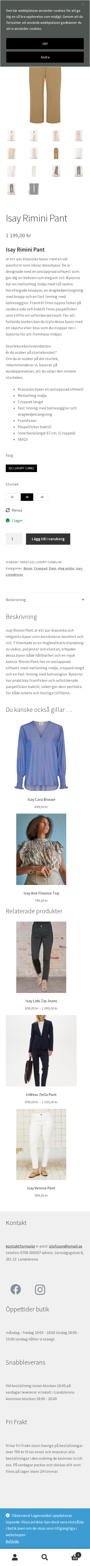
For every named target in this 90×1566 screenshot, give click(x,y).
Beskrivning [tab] (16, 599)
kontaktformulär (20, 1246)
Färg (9, 455)
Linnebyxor (14, 574)
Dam (52, 568)
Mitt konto (15, 1557)
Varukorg (69, 1553)
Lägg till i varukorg (48, 538)
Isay (79, 568)
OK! (45, 43)
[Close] (85, 4)
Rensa (17, 510)
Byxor (28, 568)
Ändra (45, 57)
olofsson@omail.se (65, 1246)
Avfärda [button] (12, 1541)
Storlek (12, 484)
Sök (45, 1557)
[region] (45, 33)
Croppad (40, 568)
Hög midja (66, 568)
